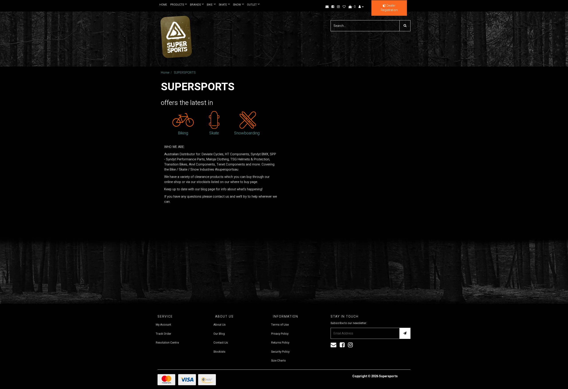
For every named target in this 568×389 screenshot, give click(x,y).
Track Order (163, 334)
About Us (219, 324)
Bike (209, 5)
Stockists (219, 352)
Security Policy (280, 352)
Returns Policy (280, 342)
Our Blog (219, 334)
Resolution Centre (167, 342)
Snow (235, 5)
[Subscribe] (404, 333)
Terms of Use (280, 324)
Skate (222, 5)
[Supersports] (176, 35)
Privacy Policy (279, 334)
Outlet (250, 5)
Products (177, 5)
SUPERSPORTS (185, 72)
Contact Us (220, 342)
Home (163, 5)
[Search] (404, 25)
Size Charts (278, 360)
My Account (163, 324)
